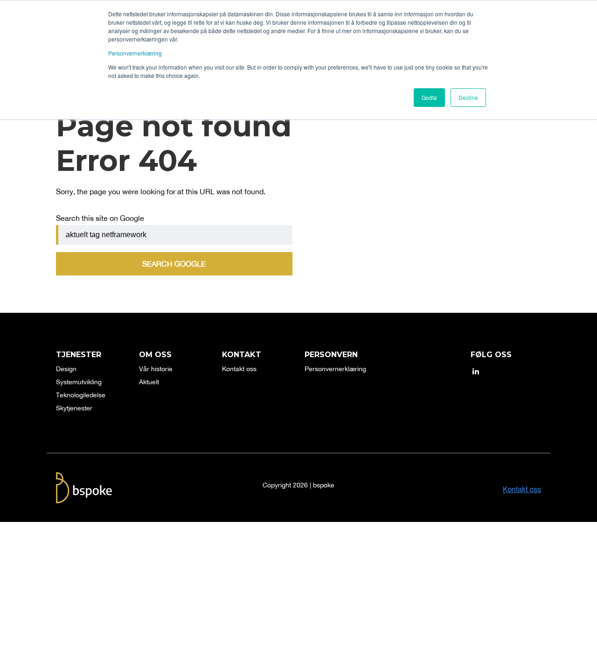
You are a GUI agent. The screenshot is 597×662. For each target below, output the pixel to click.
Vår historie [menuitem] (156, 369)
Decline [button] (468, 97)
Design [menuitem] (66, 369)
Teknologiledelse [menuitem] (80, 395)
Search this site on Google (100, 218)
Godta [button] (429, 97)
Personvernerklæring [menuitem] (335, 369)
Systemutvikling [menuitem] (79, 382)
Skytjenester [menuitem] (74, 408)
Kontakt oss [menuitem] (239, 369)
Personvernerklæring (135, 53)
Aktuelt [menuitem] (149, 382)
